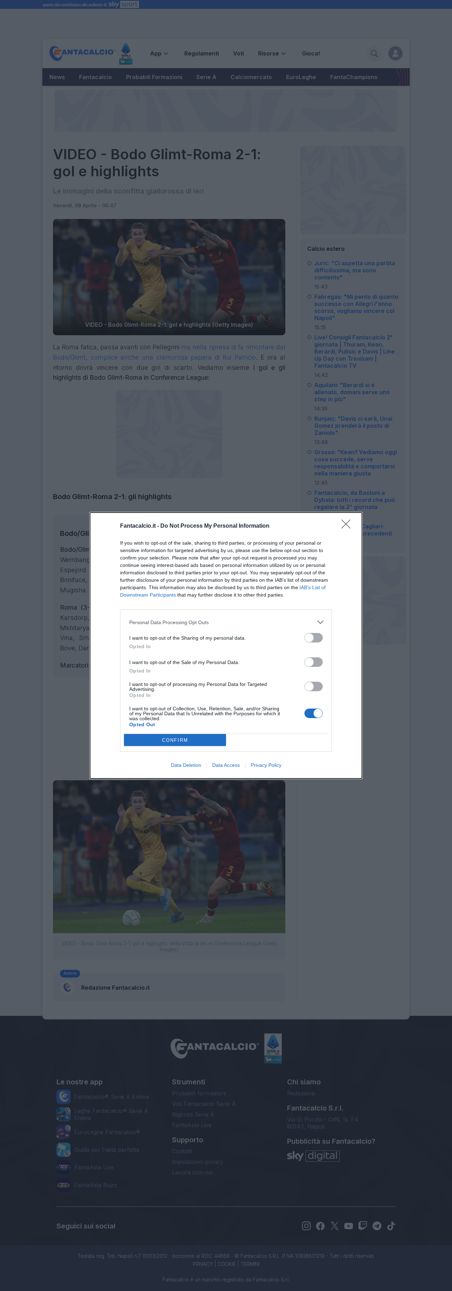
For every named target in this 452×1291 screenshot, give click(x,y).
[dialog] (226, 645)
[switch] (313, 637)
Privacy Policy (266, 765)
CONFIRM (175, 740)
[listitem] (226, 622)
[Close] (348, 526)
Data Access (226, 765)
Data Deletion (186, 765)
